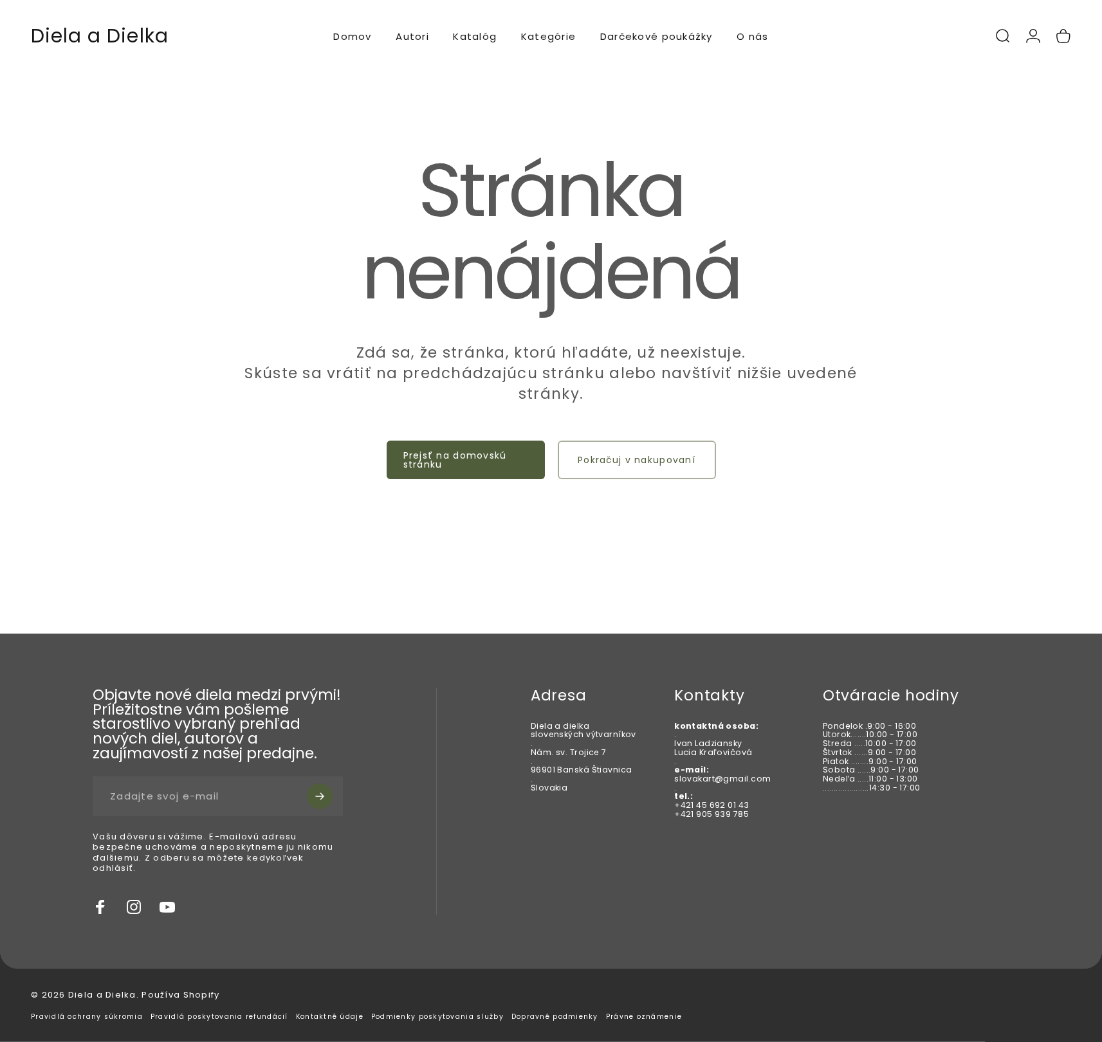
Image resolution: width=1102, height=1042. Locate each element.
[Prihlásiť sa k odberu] (320, 796)
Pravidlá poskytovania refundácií (219, 1016)
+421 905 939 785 (711, 814)
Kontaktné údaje (329, 1016)
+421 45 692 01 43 (711, 805)
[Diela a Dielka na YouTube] (167, 907)
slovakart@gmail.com (722, 778)
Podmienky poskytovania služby (437, 1016)
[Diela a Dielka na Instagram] (134, 907)
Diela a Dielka (100, 36)
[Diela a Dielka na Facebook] (100, 907)
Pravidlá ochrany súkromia (87, 1016)
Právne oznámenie (644, 1016)
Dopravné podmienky (554, 1016)
